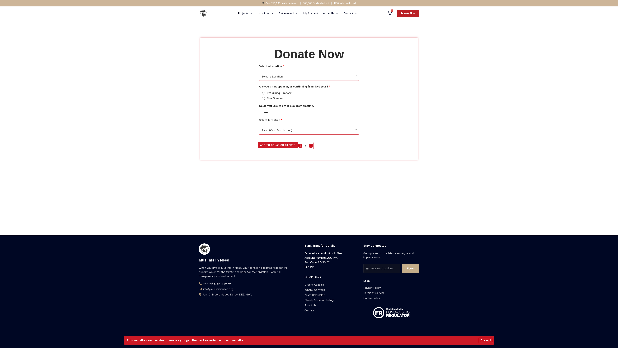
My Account (310, 13)
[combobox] (309, 76)
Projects (243, 13)
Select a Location (271, 66)
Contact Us (350, 13)
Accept (485, 340)
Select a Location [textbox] (272, 76)
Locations (263, 13)
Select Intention (270, 120)
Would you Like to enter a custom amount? (286, 105)
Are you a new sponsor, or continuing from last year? (294, 86)
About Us (328, 13)
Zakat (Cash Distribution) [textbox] (277, 130)
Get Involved (286, 13)
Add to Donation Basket (277, 145)
